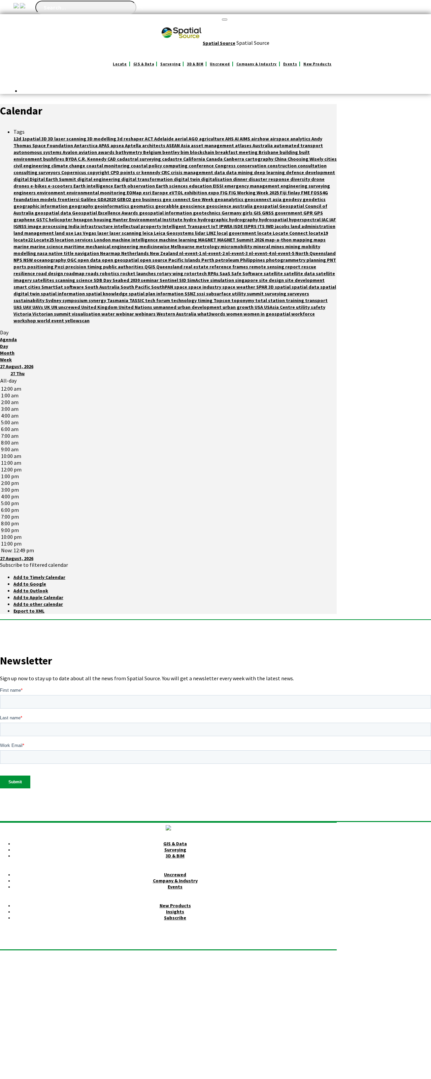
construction (282, 166)
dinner (240, 179)
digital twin (187, 179)
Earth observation (135, 186)
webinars (146, 314)
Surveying (170, 64)
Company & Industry (256, 64)
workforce (303, 314)
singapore (247, 280)
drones (21, 186)
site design (272, 280)
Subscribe (175, 918)
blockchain (202, 152)
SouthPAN (162, 287)
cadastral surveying (139, 159)
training (295, 300)
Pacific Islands (184, 260)
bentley (171, 152)
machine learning (178, 240)
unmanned (165, 307)
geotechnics (207, 213)
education (201, 186)
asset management (213, 145)
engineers (25, 193)
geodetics (314, 199)
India (74, 226)
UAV (27, 307)
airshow (260, 139)
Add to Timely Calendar (39, 577)
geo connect (177, 199)
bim (185, 152)
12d (17, 139)
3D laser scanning (67, 139)
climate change (68, 166)
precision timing (84, 267)
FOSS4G (319, 193)
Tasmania (118, 300)
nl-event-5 (283, 253)
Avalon (70, 152)
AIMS (245, 139)
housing (103, 220)
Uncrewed (220, 64)
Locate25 (44, 240)
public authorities (123, 267)
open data (89, 260)
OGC (72, 260)
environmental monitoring (96, 193)
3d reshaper (131, 139)
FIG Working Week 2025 (254, 193)
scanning (65, 280)
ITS (262, 226)
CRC (166, 172)
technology (184, 300)
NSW (28, 260)
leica (148, 233)
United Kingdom (100, 307)
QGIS (150, 267)
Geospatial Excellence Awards (105, 213)
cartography (259, 159)
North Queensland (315, 253)
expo (214, 193)
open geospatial (121, 260)
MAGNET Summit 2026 (241, 240)
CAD (112, 159)
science (85, 280)
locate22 (23, 240)
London (103, 240)
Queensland (170, 267)
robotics (110, 273)
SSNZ (191, 294)
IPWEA (226, 226)
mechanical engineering (112, 246)
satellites (44, 280)
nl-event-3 (237, 253)
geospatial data (53, 213)
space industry (205, 287)
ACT (149, 139)
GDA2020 (107, 199)
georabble (167, 206)
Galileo (88, 199)
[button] (34, 564)
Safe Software (247, 273)
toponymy (243, 300)
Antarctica (86, 145)
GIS (258, 213)
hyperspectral (305, 220)
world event (51, 321)
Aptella (133, 145)
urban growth (239, 307)
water (108, 314)
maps (319, 240)
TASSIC (137, 300)
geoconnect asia (263, 199)
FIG (224, 193)
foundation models (35, 199)
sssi (201, 294)
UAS (18, 307)
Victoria (22, 314)
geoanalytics (229, 199)
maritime (75, 246)
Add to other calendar (38, 604)
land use (64, 233)
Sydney (53, 300)
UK (47, 307)
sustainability (29, 300)
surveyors (298, 294)
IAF (332, 220)
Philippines (253, 260)
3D (44, 139)
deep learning (270, 172)
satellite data (300, 273)
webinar (125, 314)
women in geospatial (267, 314)
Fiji (284, 193)
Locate (120, 64)
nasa (42, 253)
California (194, 159)
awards (106, 152)
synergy (98, 300)
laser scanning (125, 233)
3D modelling (102, 139)
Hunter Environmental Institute (148, 220)
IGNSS (20, 226)
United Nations (136, 307)
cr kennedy (148, 172)
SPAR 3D (265, 287)
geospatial (266, 206)
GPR (308, 213)
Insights (175, 912)
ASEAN (173, 145)
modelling (25, 253)
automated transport (298, 145)
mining (293, 246)
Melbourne (183, 246)
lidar (200, 233)
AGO (194, 139)
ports (20, 267)
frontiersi (69, 199)
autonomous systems (38, 152)
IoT (215, 226)
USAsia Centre (280, 307)
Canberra (234, 159)
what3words (211, 314)
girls (248, 213)
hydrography (244, 220)
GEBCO (124, 199)
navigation (87, 253)
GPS (318, 213)
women (234, 314)
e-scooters (60, 186)
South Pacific (136, 287)
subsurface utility (226, 294)
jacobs (283, 226)
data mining (240, 172)
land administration (313, 226)
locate (265, 233)
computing (176, 166)
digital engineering (99, 179)
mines (278, 246)
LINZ (211, 233)
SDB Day (103, 280)
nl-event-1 (190, 253)
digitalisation (217, 179)
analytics (300, 139)
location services (74, 240)
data (220, 172)
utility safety (310, 307)
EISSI (218, 186)
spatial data (306, 287)
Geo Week (203, 199)
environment (51, 193)
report (293, 267)
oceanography (50, 260)
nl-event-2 (214, 253)
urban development (200, 307)
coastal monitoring (108, 166)
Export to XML (28, 611)
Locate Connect (291, 233)
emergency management (252, 186)
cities (330, 159)
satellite (274, 273)
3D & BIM (195, 64)
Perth (208, 260)
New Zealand (164, 253)
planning (316, 260)
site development (305, 280)
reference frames (229, 267)
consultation (312, 166)
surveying (276, 294)
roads (93, 273)
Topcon (222, 300)
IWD (270, 226)
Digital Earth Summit (53, 179)
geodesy (293, 199)
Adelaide (164, 139)
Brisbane (269, 152)
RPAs (214, 273)
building (289, 152)
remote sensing (267, 267)
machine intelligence (135, 240)
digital (21, 179)
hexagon (83, 220)
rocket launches (138, 273)
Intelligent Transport (186, 226)
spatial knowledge (107, 294)
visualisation (86, 314)
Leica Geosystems (174, 233)
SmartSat (52, 287)
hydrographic (213, 220)
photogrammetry (286, 260)
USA (259, 307)
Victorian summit (52, 314)
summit (256, 294)
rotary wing (170, 273)
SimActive (198, 280)
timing (205, 300)
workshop (25, 321)
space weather (239, 287)
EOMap (135, 193)
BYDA (71, 159)
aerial (182, 139)
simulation (222, 280)
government (289, 213)
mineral (262, 246)
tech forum (158, 300)
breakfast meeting (237, 152)
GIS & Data (143, 64)
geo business (147, 199)
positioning (41, 267)
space (181, 287)
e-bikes (39, 186)
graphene (24, 220)
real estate (196, 267)
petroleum (227, 260)
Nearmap (110, 253)
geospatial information (166, 213)
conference (202, 166)
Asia (186, 145)
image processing (48, 226)
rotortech (196, 273)
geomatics (142, 206)
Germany (232, 213)
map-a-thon (279, 240)
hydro (191, 220)
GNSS (268, 213)
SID (183, 280)
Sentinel (169, 280)
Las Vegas (85, 233)
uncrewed (69, 307)
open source (154, 260)
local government (237, 233)
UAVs (38, 307)
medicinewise (155, 246)
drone (318, 179)
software (74, 287)
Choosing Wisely (306, 159)
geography (81, 206)
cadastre (172, 159)
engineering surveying (305, 186)
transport (316, 300)
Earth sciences (172, 186)
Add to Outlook (30, 591)
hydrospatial (274, 220)
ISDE (238, 226)
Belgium (152, 152)
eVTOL (176, 193)
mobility (310, 246)
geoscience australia (230, 206)
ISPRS (251, 226)
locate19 (318, 233)
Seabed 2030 (126, 280)
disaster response (269, 179)
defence (295, 172)
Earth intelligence (93, 186)
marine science (47, 246)
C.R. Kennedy (92, 159)
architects (154, 145)
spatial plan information (157, 294)
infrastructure (97, 226)
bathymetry (129, 152)
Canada (215, 159)
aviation (88, 152)
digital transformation (147, 179)
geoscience (193, 206)
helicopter (61, 220)
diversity (300, 179)
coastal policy (147, 166)
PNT (331, 260)
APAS (104, 145)
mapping (303, 240)
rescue (308, 267)
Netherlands (135, 253)
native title (61, 253)
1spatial (31, 139)
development (320, 172)
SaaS (225, 273)
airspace (280, 139)
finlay (294, 193)
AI (237, 139)
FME (306, 193)
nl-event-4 (260, 253)
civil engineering (32, 166)
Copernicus (74, 172)
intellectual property (138, 226)
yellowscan (77, 321)
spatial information (63, 294)
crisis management (192, 172)
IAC (325, 220)
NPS (18, 260)
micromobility (237, 246)
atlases (244, 145)
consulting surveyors (37, 172)
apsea (117, 145)
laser (103, 233)
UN (54, 307)
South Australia (103, 287)
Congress (226, 166)
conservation (252, 166)
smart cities (27, 287)
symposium (75, 300)
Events (290, 64)
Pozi (60, 267)
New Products (317, 64)
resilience (24, 273)
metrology (208, 246)
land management (34, 233)
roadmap (75, 273)
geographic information (41, 206)
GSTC (42, 220)
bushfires (54, 159)
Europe (160, 193)
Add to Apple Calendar (38, 597)
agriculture (212, 139)
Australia (263, 145)
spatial (283, 287)
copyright (98, 172)
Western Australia (177, 314)
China (281, 159)
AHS (230, 139)
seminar (150, 280)
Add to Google (29, 584)
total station (270, 300)
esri (147, 193)
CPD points (123, 172)
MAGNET (207, 240)
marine (21, 246)
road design (50, 273)
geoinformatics (112, 206)
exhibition (196, 193)
